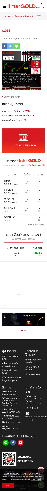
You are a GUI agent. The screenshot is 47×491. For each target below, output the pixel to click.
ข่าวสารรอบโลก (32, 374)
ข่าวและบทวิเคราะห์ (23, 16)
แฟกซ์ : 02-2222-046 (13, 422)
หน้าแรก (7, 16)
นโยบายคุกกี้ (36, 480)
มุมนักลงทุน (9, 351)
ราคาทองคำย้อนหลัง (36, 225)
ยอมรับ (8, 485)
